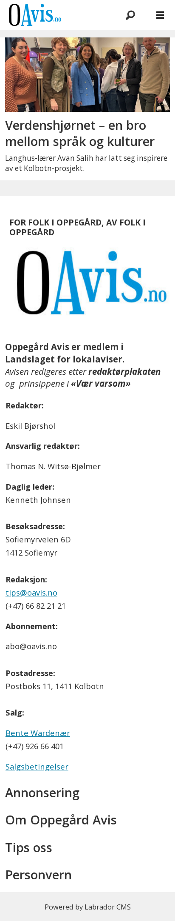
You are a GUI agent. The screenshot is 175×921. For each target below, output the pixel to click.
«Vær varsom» (101, 383)
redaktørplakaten (124, 371)
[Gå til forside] (55, 15)
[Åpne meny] (160, 15)
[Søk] (130, 15)
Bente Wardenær (38, 732)
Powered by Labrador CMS (88, 907)
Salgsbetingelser (37, 766)
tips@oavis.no (31, 592)
